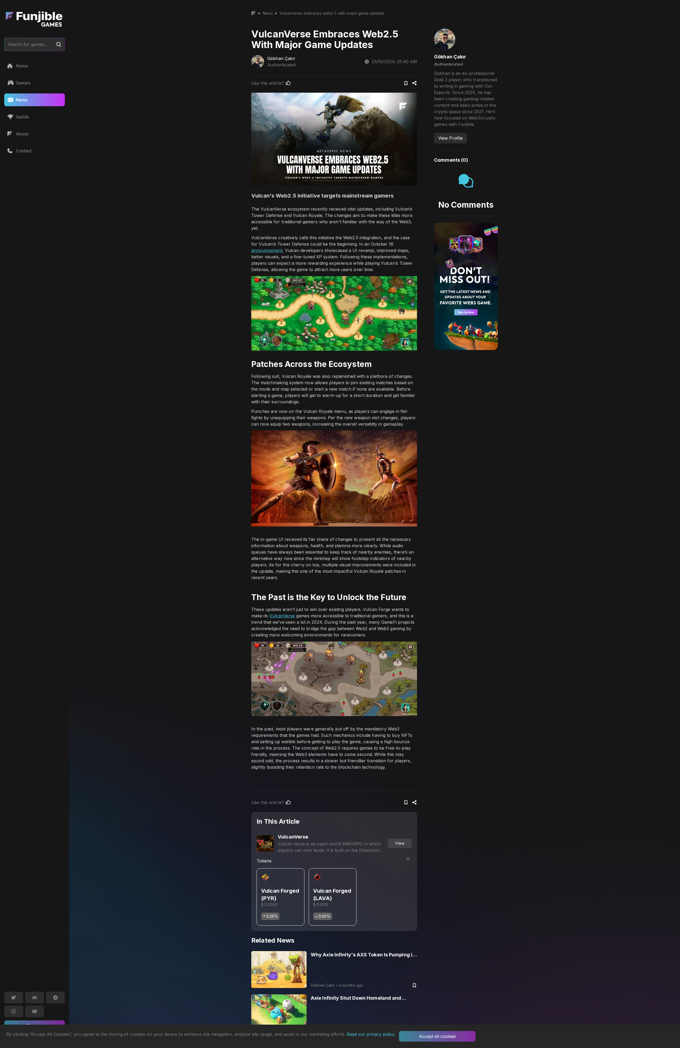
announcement (266, 250)
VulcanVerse (282, 615)
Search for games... (27, 44)
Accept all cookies (437, 1036)
